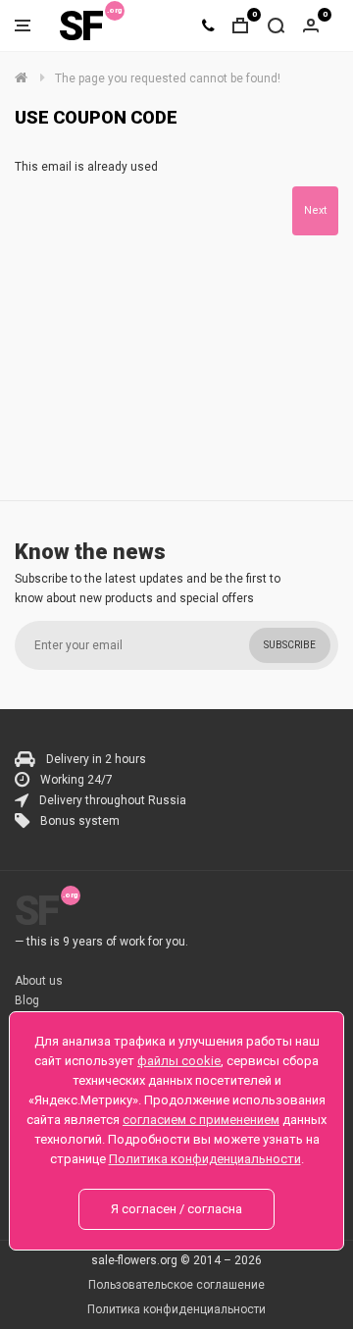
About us (39, 981)
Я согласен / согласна (176, 1208)
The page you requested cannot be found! (167, 78)
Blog (27, 1000)
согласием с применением (201, 1119)
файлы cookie (179, 1060)
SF (80, 26)
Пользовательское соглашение (176, 1285)
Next (315, 210)
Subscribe (290, 644)
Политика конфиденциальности (176, 1309)
